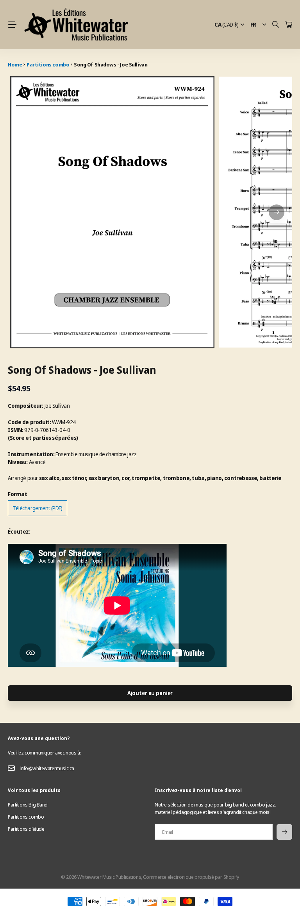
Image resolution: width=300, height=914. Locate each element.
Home (15, 64)
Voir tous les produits (34, 790)
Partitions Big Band (28, 804)
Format (17, 494)
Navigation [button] (12, 24)
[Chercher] (275, 24)
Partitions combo (48, 64)
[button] (276, 212)
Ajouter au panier (150, 693)
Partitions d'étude (26, 828)
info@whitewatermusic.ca (47, 768)
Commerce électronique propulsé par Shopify (191, 876)
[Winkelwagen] (288, 24)
